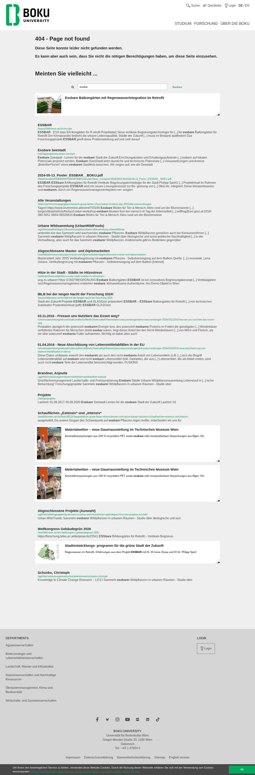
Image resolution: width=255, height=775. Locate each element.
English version (179, 757)
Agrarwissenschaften (19, 645)
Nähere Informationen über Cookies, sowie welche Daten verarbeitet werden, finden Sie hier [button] (85, 771)
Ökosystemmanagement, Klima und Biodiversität (29, 690)
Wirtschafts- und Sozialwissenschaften (31, 700)
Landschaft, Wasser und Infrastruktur (30, 666)
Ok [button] (242, 769)
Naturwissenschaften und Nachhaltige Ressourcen (31, 677)
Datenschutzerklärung (98, 757)
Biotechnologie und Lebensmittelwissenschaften (24, 656)
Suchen (177, 87)
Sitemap (159, 757)
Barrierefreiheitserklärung (133, 757)
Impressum (73, 757)
